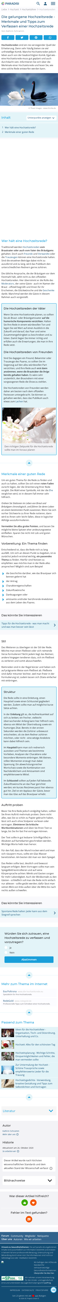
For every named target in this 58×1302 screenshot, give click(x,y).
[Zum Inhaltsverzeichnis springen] (29, 463)
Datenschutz (28, 1290)
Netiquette (43, 1235)
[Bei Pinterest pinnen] (36, 37)
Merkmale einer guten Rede (19, 132)
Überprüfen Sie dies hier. (44, 1273)
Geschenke (48, 290)
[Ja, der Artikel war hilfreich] (24, 1202)
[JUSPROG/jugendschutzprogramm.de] (12, 1278)
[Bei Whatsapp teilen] (50, 37)
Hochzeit (14, 9)
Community (17, 1235)
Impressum (15, 1290)
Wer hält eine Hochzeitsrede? (20, 127)
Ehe (51, 490)
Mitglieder (30, 1235)
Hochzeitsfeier (29, 9)
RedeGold (8, 1000)
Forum (5, 1236)
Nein (12, 952)
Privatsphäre (42, 1290)
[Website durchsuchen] (38, 3)
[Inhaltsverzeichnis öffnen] (53, 1290)
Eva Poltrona (10, 991)
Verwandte (44, 253)
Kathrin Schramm (11, 1131)
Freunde (28, 253)
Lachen (19, 401)
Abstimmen (29, 959)
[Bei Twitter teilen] (21, 37)
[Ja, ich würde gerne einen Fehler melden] (29, 1219)
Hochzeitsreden (31, 247)
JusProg (47, 1282)
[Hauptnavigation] (53, 3)
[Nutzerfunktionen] (45, 3)
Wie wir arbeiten (32, 1239)
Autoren (18, 1239)
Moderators (7, 283)
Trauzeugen (11, 257)
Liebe (4, 9)
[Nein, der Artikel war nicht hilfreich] (33, 1202)
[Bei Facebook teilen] (7, 37)
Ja (10, 947)
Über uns (6, 1239)
